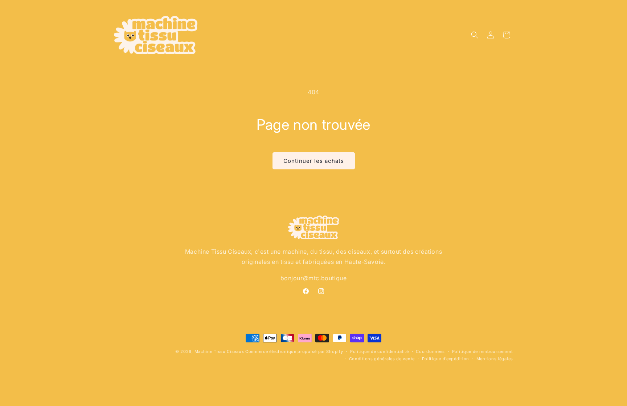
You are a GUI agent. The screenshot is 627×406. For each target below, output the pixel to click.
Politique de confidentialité (379, 351)
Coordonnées (430, 351)
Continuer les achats (313, 160)
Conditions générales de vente (382, 358)
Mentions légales (494, 358)
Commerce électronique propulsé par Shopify (294, 351)
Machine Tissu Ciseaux (219, 351)
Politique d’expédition (445, 358)
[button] (475, 35)
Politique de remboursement (482, 351)
